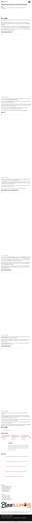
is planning (8, 26)
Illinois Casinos (9, 517)
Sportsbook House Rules (6, 489)
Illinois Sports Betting (6, 497)
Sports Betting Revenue (17, 517)
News (2, 6)
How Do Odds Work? (5, 490)
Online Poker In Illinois (6, 499)
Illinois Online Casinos (6, 495)
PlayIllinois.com (6, 512)
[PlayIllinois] (15, 1)
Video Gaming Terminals (6, 488)
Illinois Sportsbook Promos (7, 498)
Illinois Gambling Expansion (7, 486)
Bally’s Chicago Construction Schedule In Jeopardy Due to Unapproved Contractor (7, 436)
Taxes (12, 517)
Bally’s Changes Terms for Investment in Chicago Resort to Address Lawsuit (27, 436)
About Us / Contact (3, 517)
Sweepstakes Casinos (6, 496)
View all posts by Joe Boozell (11, 450)
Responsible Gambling (6, 491)
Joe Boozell (6, 7)
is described (5, 188)
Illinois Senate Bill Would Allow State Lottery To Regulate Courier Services (17, 436)
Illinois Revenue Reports (6, 487)
